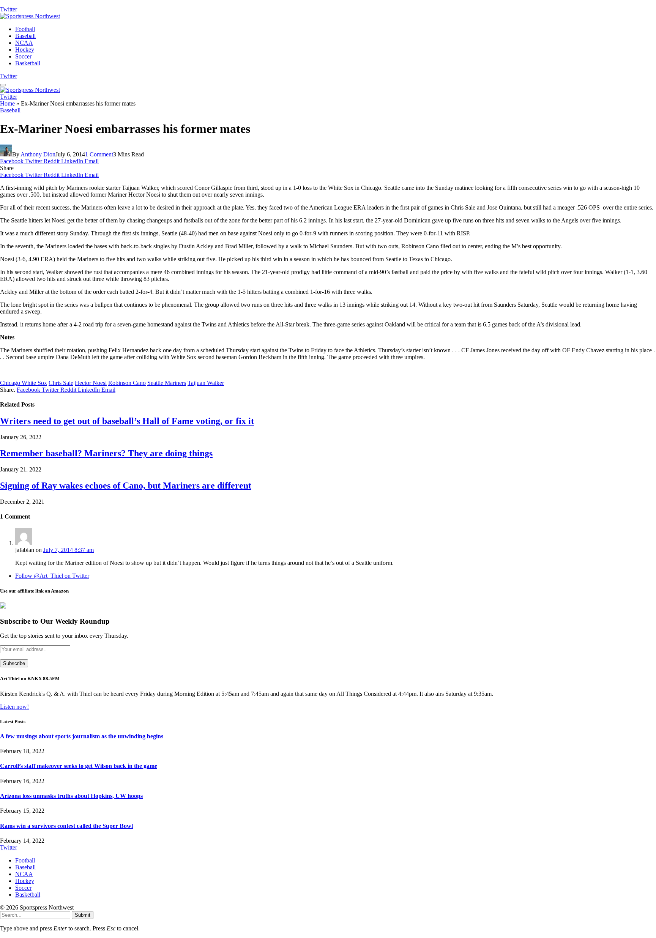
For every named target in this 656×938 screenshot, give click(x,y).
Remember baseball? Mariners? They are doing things (106, 453)
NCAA (24, 42)
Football (25, 29)
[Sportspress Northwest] (30, 16)
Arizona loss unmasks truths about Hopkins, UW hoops (71, 796)
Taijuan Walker (206, 383)
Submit (82, 915)
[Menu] (3, 85)
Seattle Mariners (166, 383)
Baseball (25, 36)
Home (7, 103)
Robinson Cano (127, 383)
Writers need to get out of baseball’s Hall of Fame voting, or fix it (127, 421)
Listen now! (14, 706)
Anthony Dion (37, 154)
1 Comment (99, 154)
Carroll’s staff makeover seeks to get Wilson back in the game (78, 766)
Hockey (24, 49)
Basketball (27, 63)
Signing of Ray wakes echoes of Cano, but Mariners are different (125, 485)
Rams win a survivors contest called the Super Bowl (66, 826)
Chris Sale (61, 383)
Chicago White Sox (23, 383)
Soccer (23, 56)
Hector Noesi (91, 383)
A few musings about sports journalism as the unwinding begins (81, 736)
